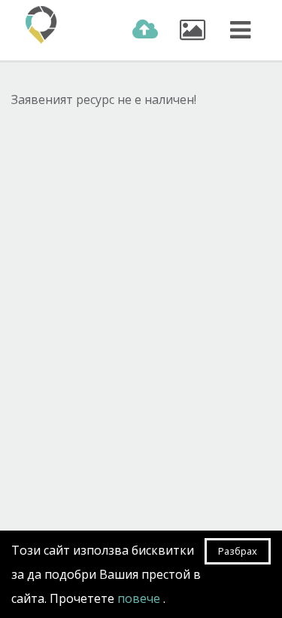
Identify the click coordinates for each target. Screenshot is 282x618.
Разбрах (237, 551)
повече (140, 598)
